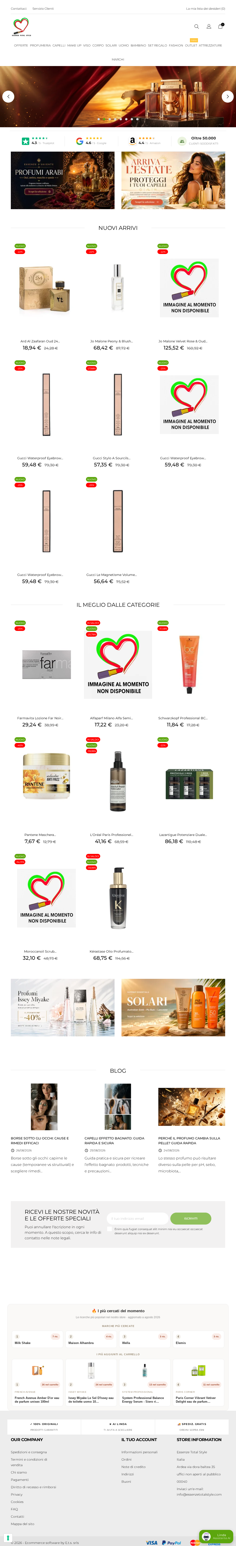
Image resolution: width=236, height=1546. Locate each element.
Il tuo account (139, 1439)
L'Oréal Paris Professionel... (111, 835)
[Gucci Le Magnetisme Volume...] (149, 485)
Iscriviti (191, 1218)
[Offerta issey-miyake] (63, 1007)
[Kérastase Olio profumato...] (149, 862)
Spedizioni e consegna (29, 1452)
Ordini (126, 1459)
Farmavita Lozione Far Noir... (40, 718)
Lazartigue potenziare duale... (183, 835)
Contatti (17, 1516)
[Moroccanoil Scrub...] (77, 862)
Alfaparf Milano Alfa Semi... (111, 718)
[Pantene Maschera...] (77, 745)
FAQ (14, 1509)
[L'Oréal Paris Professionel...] (149, 745)
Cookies (17, 1502)
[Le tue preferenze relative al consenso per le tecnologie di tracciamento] (8, 1538)
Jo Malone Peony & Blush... (111, 341)
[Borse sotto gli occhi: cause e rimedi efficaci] (44, 1106)
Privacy (16, 1494)
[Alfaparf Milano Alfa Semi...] (149, 629)
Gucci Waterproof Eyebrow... (40, 458)
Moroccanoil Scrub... (40, 951)
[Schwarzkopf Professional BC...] (220, 629)
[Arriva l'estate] (173, 180)
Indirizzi (127, 1474)
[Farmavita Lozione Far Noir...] (77, 629)
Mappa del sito (22, 1524)
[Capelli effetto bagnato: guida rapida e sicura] (118, 1106)
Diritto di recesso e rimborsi (33, 1487)
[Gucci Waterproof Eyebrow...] (77, 368)
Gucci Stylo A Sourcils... (111, 458)
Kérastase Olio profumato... (111, 951)
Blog (118, 1070)
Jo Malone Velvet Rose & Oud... (183, 341)
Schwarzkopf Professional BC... (183, 718)
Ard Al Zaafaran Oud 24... (40, 341)
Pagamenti (20, 1480)
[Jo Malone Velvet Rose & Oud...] (220, 252)
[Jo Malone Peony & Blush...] (149, 252)
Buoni (126, 1482)
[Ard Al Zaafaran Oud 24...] (77, 252)
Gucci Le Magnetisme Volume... (111, 575)
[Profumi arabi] (63, 180)
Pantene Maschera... (40, 835)
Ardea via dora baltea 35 (196, 1467)
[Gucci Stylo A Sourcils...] (149, 368)
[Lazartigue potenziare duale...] (220, 745)
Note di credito (133, 1467)
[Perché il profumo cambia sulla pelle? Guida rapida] (191, 1106)
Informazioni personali (139, 1452)
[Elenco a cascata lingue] (209, 27)
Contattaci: (19, 8)
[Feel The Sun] (173, 1007)
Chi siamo (19, 1472)
